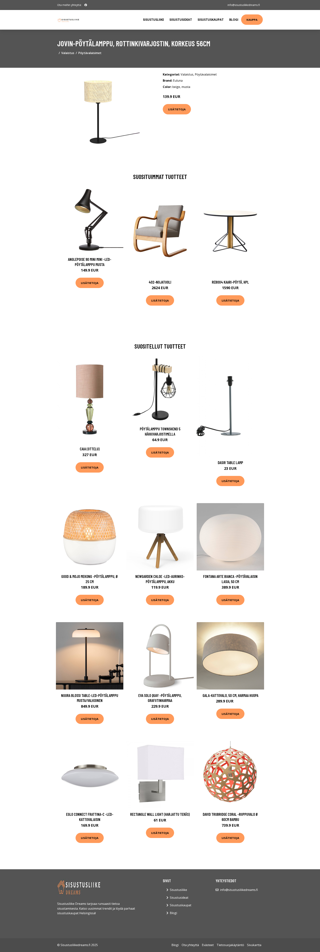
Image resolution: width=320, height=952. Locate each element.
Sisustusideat (180, 20)
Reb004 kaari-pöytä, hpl (230, 282)
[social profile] (86, 5)
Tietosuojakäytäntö (230, 945)
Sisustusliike (153, 20)
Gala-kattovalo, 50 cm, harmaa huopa (230, 695)
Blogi (233, 20)
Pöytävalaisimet (89, 53)
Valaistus (67, 53)
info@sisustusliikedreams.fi (244, 5)
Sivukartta (254, 945)
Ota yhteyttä (190, 945)
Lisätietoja (177, 109)
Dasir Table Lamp (230, 462)
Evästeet (208, 945)
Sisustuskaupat (211, 20)
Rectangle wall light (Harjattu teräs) (160, 814)
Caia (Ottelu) (90, 448)
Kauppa (251, 19)
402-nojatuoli (160, 282)
